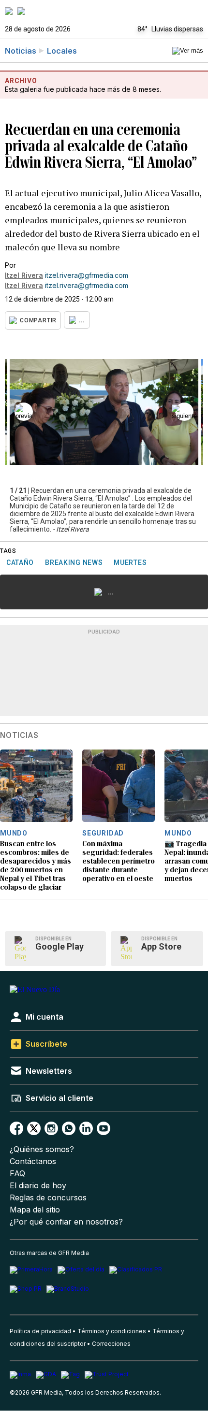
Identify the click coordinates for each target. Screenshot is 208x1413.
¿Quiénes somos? (42, 1149)
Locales (62, 51)
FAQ (17, 1173)
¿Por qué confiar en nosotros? (66, 1221)
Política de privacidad (40, 1331)
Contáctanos (33, 1161)
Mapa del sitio (35, 1209)
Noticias (20, 51)
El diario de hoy (38, 1185)
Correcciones (111, 1343)
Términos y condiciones (111, 1331)
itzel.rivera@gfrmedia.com (86, 275)
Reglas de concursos (48, 1197)
